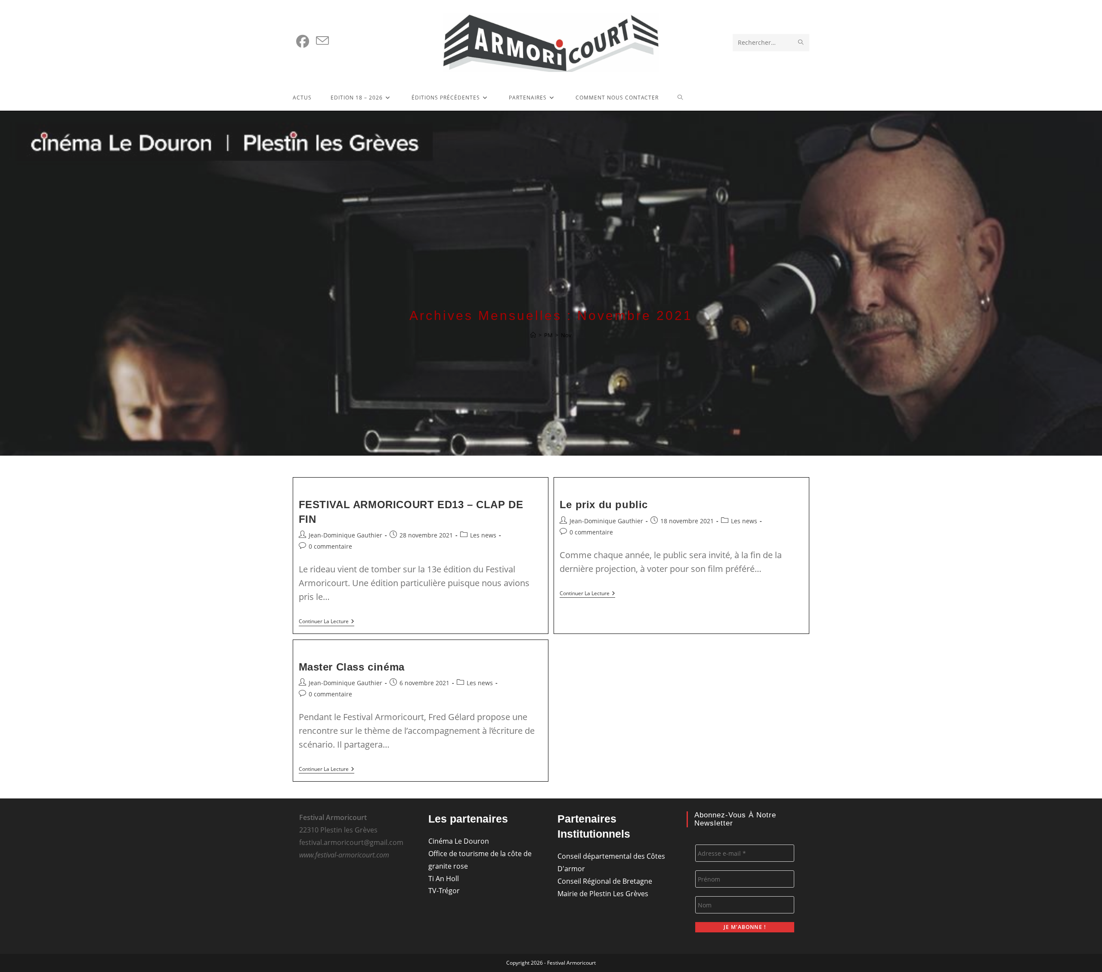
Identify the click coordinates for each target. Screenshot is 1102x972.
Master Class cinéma (352, 667)
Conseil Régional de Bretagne (604, 881)
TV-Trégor (444, 890)
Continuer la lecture (326, 622)
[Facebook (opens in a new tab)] (303, 41)
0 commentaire (330, 546)
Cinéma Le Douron (458, 841)
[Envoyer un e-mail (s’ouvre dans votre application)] (322, 41)
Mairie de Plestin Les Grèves (602, 893)
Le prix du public (604, 504)
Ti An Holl (443, 878)
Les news (483, 535)
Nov (566, 335)
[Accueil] (533, 335)
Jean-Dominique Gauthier (345, 535)
